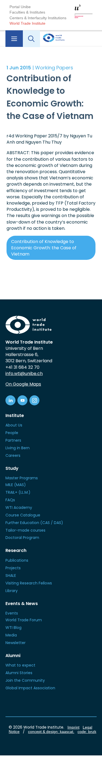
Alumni (12, 655)
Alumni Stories (18, 672)
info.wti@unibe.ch (24, 373)
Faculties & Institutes (27, 12)
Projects (13, 568)
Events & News (21, 603)
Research (15, 550)
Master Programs (21, 478)
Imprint (73, 727)
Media (11, 635)
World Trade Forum (23, 620)
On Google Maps (23, 384)
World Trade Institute (27, 23)
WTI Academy (18, 507)
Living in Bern (17, 448)
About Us (13, 425)
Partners (13, 440)
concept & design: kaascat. (51, 731)
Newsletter (15, 642)
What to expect (20, 665)
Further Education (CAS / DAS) (34, 522)
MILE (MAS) (15, 484)
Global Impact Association (30, 688)
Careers (12, 455)
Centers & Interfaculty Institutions (38, 18)
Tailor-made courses (25, 530)
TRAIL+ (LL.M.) (17, 492)
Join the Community (25, 680)
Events (11, 613)
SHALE (10, 575)
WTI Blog (13, 627)
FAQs (10, 500)
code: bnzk (87, 731)
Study (11, 468)
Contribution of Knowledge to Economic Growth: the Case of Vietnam (43, 247)
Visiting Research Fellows (28, 583)
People (11, 432)
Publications (16, 560)
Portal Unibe (20, 7)
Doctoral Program (22, 537)
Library (11, 590)
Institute (14, 415)
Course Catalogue (22, 515)
